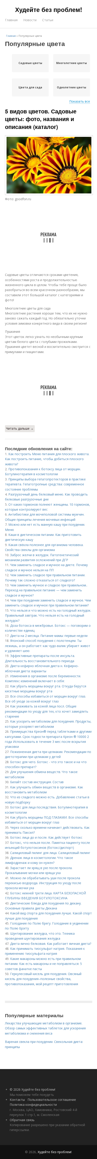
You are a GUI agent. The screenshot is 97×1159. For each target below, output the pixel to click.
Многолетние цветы (71, 63)
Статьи (47, 20)
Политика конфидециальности (33, 1104)
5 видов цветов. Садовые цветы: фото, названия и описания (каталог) (40, 119)
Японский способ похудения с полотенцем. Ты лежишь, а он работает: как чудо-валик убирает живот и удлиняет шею (47, 645)
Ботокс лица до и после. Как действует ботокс (46, 837)
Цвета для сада (30, 87)
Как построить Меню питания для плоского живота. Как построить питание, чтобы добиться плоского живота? (47, 459)
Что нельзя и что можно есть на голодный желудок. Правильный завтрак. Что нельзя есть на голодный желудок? (48, 615)
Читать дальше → (20, 428)
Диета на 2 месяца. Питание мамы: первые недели (49, 635)
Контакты (17, 1099)
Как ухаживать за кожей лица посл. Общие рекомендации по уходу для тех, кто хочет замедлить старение (46, 711)
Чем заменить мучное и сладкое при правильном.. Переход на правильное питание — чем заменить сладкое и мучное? (46, 590)
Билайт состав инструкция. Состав (37, 782)
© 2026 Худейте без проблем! (32, 1089)
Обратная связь (22, 1120)
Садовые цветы (30, 63)
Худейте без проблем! (48, 9)
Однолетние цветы (71, 87)
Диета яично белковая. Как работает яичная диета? (50, 943)
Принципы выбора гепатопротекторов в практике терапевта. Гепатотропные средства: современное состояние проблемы (45, 484)
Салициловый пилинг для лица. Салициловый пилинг (50, 853)
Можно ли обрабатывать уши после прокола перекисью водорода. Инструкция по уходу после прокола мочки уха (43, 883)
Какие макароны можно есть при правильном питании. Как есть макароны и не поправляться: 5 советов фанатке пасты (43, 964)
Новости (30, 20)
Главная (11, 20)
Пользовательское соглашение (52, 1099)
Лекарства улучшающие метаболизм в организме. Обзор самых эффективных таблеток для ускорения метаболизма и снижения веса (45, 1028)
